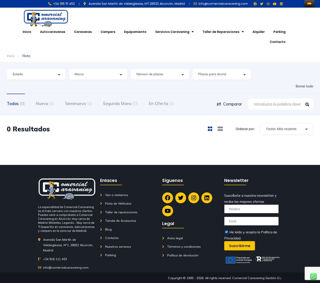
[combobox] (36, 74)
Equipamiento (135, 32)
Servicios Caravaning (172, 32)
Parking (279, 32)
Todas (16, 103)
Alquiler (259, 32)
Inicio (27, 32)
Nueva (45, 103)
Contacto (278, 42)
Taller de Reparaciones (220, 32)
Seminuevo (78, 103)
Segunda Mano (120, 103)
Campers (108, 32)
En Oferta (161, 103)
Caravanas (83, 32)
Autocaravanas (52, 32)
